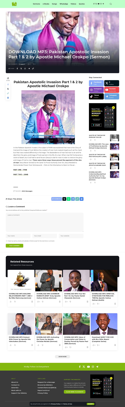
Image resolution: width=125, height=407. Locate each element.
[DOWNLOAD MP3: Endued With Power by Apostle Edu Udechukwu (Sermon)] (21, 324)
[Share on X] (21, 68)
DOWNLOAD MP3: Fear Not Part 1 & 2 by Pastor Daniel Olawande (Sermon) (74, 296)
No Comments (13, 64)
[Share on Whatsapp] (25, 68)
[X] (96, 4)
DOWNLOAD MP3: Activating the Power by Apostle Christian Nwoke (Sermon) (48, 339)
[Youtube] (111, 90)
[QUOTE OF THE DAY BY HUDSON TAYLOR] (114, 137)
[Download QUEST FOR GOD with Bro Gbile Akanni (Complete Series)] (104, 324)
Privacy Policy (55, 404)
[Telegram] (103, 4)
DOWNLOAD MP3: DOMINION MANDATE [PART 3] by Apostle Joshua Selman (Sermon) (48, 296)
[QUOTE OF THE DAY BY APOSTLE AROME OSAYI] (114, 165)
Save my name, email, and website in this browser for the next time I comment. (31, 241)
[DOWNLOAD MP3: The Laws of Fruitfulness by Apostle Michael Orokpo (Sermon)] (114, 146)
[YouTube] (98, 4)
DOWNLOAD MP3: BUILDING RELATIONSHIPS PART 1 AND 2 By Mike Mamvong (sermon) (20, 296)
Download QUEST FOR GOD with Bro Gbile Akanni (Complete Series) (103, 339)
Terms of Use (67, 404)
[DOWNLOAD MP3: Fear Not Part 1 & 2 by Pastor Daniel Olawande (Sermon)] (76, 280)
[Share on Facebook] (17, 68)
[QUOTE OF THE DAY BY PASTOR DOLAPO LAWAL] (114, 157)
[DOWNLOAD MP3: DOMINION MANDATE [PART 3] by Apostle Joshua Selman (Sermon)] (48, 280)
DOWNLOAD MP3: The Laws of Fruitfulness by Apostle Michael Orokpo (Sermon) (99, 146)
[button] (90, 404)
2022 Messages (27, 191)
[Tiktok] (96, 96)
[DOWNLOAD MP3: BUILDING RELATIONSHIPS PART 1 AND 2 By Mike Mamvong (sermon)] (21, 280)
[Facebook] (94, 4)
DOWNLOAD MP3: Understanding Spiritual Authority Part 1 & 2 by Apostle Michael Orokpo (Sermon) (97, 176)
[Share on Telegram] (29, 68)
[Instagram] (101, 4)
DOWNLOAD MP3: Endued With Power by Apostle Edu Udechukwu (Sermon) (20, 339)
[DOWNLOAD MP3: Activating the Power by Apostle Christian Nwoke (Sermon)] (48, 324)
